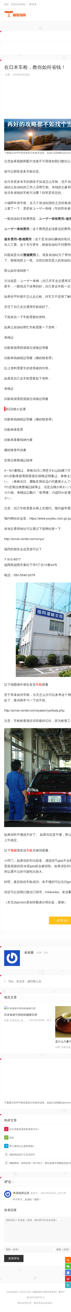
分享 (7, 74)
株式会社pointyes (43, 1303)
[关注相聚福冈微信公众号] (68, 1266)
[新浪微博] (68, 1279)
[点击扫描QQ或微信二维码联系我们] (68, 1272)
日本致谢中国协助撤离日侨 (20, 1014)
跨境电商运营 (21, 1193)
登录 (34, 4)
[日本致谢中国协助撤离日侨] (27, 1008)
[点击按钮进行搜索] (68, 1260)
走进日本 (25, 1020)
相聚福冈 (37, 1292)
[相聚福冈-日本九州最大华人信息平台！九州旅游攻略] (15, 13)
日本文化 (15, 1020)
